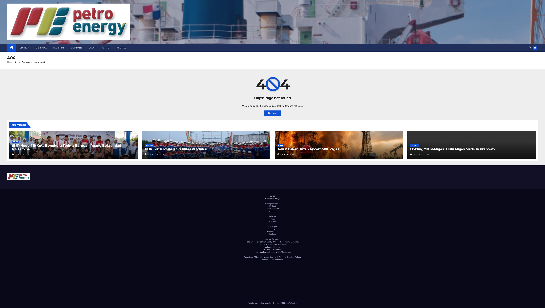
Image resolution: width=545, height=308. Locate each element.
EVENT (92, 48)
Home (10, 62)
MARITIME (59, 48)
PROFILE (121, 48)
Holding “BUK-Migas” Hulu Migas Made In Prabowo (452, 149)
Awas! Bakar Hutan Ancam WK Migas (308, 149)
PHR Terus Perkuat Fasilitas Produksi (176, 149)
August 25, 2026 (421, 154)
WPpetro (292, 303)
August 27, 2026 (23, 154)
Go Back (272, 113)
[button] (530, 48)
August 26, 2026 (288, 154)
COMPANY (76, 48)
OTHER (106, 48)
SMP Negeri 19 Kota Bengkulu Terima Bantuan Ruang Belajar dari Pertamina (66, 147)
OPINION (24, 48)
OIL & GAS (41, 48)
